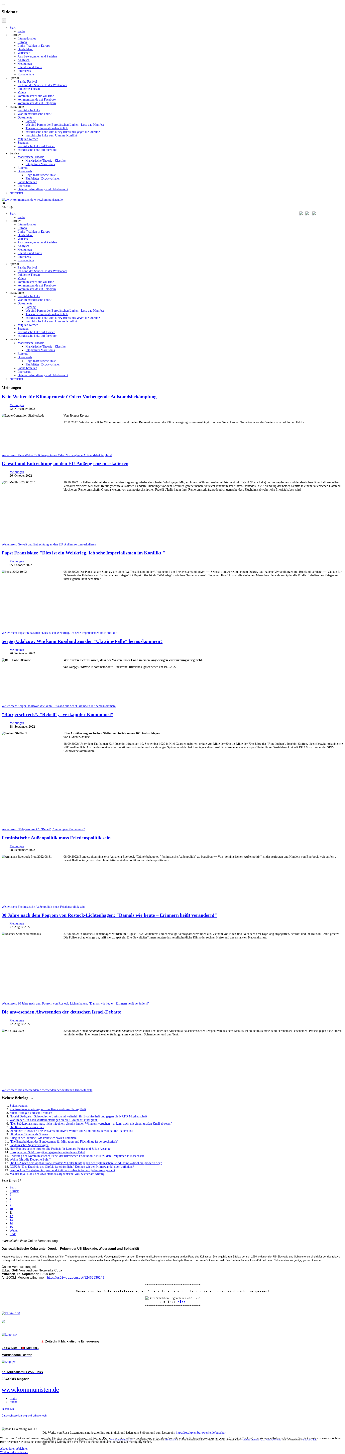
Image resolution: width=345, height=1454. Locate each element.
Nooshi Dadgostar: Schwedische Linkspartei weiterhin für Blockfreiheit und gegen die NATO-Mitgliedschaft (78, 1116)
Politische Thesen (29, 88)
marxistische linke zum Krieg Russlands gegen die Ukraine (63, 131)
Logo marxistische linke (41, 175)
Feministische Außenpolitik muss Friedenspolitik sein (56, 837)
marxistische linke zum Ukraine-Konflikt (51, 135)
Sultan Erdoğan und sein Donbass (31, 1112)
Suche (21, 31)
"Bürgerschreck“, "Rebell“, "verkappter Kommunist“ (57, 714)
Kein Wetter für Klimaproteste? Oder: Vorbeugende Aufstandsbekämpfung (79, 396)
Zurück (14, 1191)
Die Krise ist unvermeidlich (27, 1127)
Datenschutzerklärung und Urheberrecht (43, 189)
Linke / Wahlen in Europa (34, 45)
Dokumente (25, 117)
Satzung (31, 121)
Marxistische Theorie (31, 157)
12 (11, 1216)
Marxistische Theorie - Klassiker (46, 160)
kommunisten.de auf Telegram (37, 103)
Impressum (24, 185)
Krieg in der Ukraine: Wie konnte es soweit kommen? (43, 1138)
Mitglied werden (28, 139)
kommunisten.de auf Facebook (37, 99)
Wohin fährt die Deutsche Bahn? (30, 1159)
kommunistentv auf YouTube (36, 96)
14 (11, 1223)
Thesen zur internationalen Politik (47, 128)
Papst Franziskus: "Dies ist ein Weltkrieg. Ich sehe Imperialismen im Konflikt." (83, 552)
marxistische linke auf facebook (37, 149)
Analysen (24, 60)
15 (11, 1227)
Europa (22, 42)
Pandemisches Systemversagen (29, 1145)
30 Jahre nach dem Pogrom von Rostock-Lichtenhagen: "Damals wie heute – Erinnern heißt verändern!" (109, 915)
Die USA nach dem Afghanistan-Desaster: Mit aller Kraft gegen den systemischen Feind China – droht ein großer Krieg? (86, 1163)
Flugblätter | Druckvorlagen (43, 178)
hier (181, 1302)
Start (12, 27)
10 (11, 1209)
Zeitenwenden (19, 1105)
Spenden (23, 142)
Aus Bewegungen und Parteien (37, 56)
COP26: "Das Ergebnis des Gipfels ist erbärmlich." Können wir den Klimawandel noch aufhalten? (72, 1166)
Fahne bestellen (27, 182)
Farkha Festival (27, 81)
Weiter (14, 1230)
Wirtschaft (24, 52)
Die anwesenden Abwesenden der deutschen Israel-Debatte (61, 1011)
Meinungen (25, 63)
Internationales (27, 38)
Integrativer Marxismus (40, 164)
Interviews (24, 70)
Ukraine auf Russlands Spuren (29, 1134)
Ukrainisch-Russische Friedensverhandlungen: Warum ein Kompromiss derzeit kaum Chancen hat (71, 1130)
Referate (23, 167)
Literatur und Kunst (30, 67)
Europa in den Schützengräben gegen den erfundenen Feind (47, 1152)
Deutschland (25, 49)
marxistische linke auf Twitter (36, 146)
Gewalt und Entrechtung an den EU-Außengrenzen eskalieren (65, 463)
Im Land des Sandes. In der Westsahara (42, 85)
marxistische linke (29, 110)
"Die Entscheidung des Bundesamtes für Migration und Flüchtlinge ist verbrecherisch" (64, 1141)
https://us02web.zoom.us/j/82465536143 (75, 1277)
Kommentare (26, 74)
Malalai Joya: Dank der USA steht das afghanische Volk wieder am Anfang (57, 1173)
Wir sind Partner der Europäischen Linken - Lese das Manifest (65, 124)
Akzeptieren (7, 1448)
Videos (22, 92)
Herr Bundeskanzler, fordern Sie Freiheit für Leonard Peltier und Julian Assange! (60, 1148)
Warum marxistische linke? (35, 114)
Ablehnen (22, 1448)
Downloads (25, 171)
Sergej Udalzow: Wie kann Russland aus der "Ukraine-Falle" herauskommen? (82, 641)
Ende (13, 1234)
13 (11, 1219)
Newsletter (16, 193)
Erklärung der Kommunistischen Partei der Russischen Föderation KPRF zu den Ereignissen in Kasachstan (77, 1156)
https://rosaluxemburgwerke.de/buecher (200, 1432)
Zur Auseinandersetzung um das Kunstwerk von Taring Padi (48, 1109)
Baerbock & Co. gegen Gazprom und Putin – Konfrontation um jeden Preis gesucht (62, 1170)
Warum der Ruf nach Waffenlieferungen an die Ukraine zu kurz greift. (54, 1120)
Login (13, 1398)
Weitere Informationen (14, 1452)
